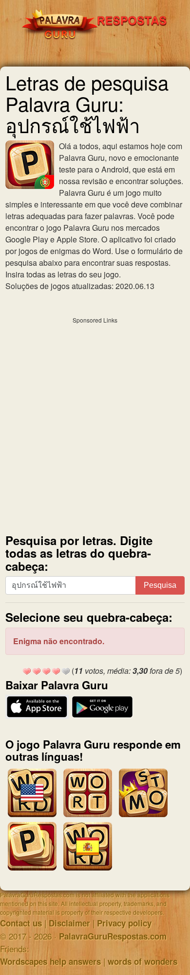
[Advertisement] (95, 423)
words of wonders (142, 961)
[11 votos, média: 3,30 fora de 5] (27, 671)
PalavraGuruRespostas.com (113, 936)
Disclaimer (69, 923)
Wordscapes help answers (50, 961)
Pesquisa (160, 585)
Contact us (21, 923)
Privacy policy (124, 923)
